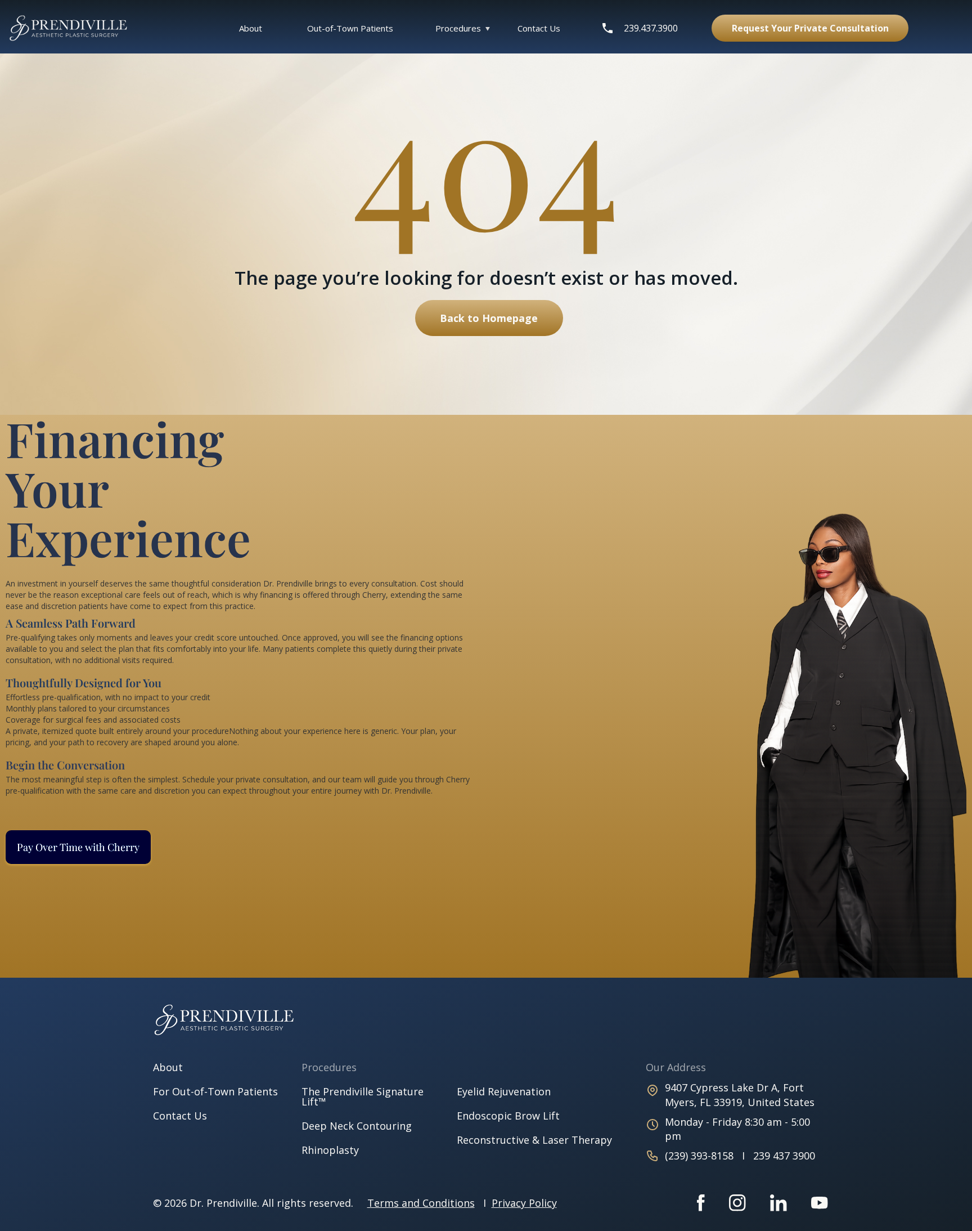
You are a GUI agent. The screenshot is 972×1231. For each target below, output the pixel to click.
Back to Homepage (489, 318)
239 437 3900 (784, 1155)
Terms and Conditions (421, 1203)
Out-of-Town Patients (350, 28)
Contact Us (539, 28)
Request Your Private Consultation (810, 28)
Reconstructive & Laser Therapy (534, 1140)
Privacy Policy (524, 1203)
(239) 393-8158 (700, 1155)
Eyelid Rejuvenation (504, 1091)
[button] (458, 28)
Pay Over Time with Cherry (78, 847)
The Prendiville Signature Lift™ (363, 1096)
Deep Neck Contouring (357, 1126)
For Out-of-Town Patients (215, 1091)
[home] (74, 28)
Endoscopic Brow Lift (508, 1116)
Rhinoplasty (330, 1150)
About (250, 28)
